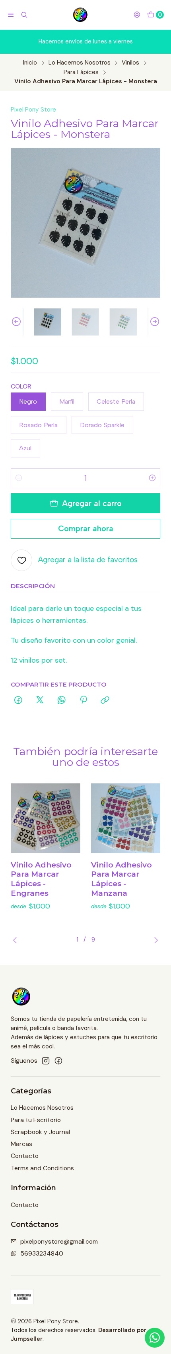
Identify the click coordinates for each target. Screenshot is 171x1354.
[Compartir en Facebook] (18, 701)
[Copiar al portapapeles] (105, 701)
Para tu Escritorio (36, 1120)
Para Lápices (81, 72)
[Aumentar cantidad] (152, 478)
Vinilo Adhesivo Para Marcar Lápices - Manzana (121, 879)
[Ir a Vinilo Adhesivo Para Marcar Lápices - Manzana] (126, 818)
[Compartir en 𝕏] (39, 701)
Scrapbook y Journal (40, 1132)
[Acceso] (136, 14)
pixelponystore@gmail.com (59, 1241)
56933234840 (41, 1253)
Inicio (30, 63)
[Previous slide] (17, 322)
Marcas (21, 1144)
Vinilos (130, 63)
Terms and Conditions (42, 1168)
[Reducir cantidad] (18, 478)
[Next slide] (154, 322)
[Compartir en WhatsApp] (61, 701)
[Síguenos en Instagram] (45, 1061)
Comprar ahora (85, 528)
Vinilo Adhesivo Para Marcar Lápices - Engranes (41, 879)
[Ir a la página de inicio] (80, 15)
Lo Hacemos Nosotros (80, 63)
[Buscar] (24, 14)
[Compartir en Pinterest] (83, 701)
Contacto (25, 1156)
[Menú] (11, 14)
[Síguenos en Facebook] (58, 1061)
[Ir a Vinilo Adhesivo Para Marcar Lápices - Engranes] (45, 818)
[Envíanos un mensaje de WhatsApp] (155, 1338)
